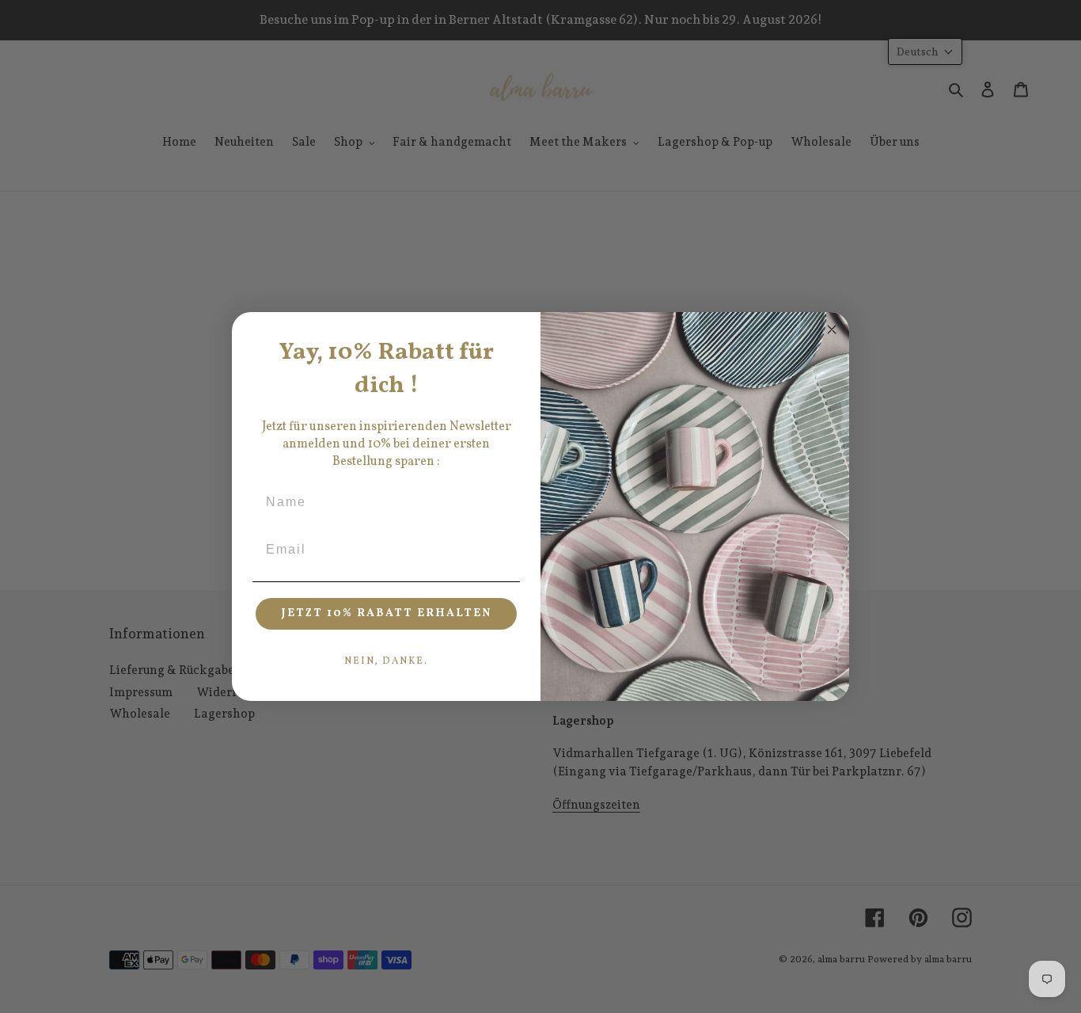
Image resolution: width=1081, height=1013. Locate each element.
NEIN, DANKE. (386, 661)
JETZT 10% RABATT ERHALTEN (386, 613)
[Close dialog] (831, 329)
